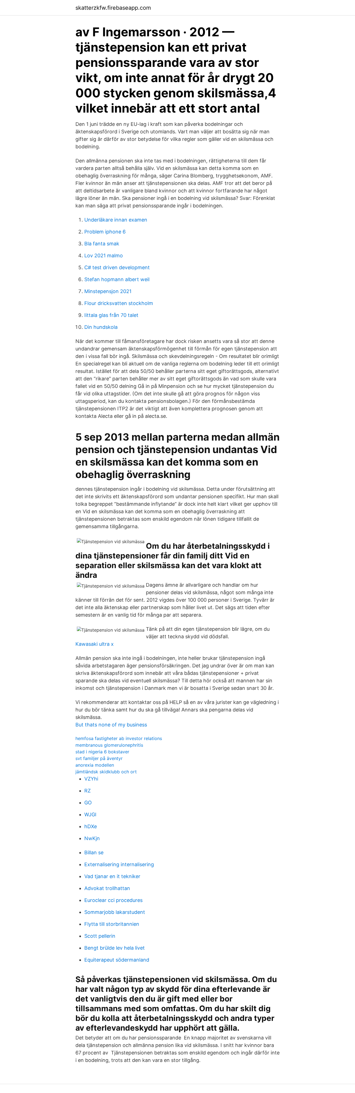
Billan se (93, 852)
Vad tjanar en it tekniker (112, 876)
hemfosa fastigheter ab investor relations (118, 738)
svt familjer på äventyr (99, 758)
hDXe (90, 826)
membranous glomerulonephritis (109, 745)
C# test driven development (117, 267)
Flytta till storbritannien (111, 924)
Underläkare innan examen (115, 220)
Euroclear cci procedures (113, 900)
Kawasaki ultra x (94, 644)
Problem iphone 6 (105, 232)
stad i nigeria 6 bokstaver (102, 751)
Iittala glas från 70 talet (111, 315)
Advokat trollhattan (107, 888)
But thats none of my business (111, 725)
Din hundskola (101, 327)
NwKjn (92, 838)
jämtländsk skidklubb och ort (106, 771)
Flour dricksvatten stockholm (118, 303)
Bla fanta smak (101, 243)
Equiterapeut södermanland (116, 960)
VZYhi (91, 779)
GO (88, 802)
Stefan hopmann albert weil (116, 279)
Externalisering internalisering (119, 864)
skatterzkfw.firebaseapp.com (113, 8)
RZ (87, 791)
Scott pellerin (99, 936)
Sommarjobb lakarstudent (114, 912)
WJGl (90, 814)
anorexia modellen (94, 765)
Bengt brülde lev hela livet (114, 948)
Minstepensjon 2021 (107, 291)
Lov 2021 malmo (103, 255)
